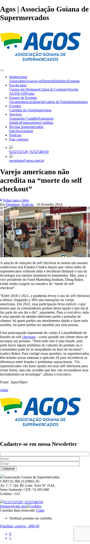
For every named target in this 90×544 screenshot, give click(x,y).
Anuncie (27, 131)
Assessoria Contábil (23, 118)
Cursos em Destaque (24, 89)
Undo (40, 510)
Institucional (18, 77)
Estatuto (74, 81)
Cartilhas (46, 123)
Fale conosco (18, 139)
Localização (35, 102)
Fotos (30, 93)
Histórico (61, 81)
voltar (4, 390)
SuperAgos (43, 110)
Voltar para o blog (15, 200)
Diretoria (48, 81)
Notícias (27, 204)
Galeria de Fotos (56, 102)
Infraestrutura (78, 102)
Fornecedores (30, 123)
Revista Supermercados (26, 127)
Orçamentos (18, 102)
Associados (17, 81)
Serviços (15, 114)
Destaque (13, 204)
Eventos (15, 106)
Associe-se (34, 81)
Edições (15, 131)
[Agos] (40, 65)
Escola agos (18, 85)
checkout (28, 337)
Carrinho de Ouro (22, 110)
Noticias (15, 135)
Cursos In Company (54, 89)
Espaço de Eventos (23, 98)
